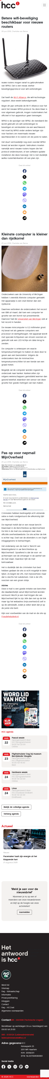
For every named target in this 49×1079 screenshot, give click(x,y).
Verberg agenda (11, 814)
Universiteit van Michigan (29, 319)
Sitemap (5, 988)
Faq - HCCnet (8, 1007)
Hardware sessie (19, 772)
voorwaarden (33, 1077)
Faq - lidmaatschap (10, 991)
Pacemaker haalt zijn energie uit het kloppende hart (20, 858)
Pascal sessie (18, 738)
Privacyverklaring (10, 998)
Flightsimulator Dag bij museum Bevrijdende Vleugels (26, 755)
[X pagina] (9, 1067)
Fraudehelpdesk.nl (10, 616)
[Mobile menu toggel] (44, 5)
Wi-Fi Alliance (20, 97)
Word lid (5, 985)
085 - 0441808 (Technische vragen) (27, 1020)
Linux (14, 788)
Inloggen (6, 1001)
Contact (5, 1004)
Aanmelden (24, 912)
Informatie (6, 994)
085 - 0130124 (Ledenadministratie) (18, 1034)
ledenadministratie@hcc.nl (14, 1038)
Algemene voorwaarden (12, 1011)
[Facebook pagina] (3, 1067)
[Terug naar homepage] (10, 5)
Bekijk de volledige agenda (16, 807)
